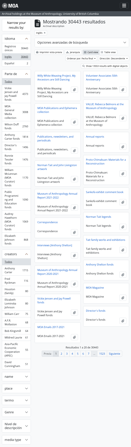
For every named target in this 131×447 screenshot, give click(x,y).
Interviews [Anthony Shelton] (54, 245)
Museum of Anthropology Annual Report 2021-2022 (57, 195)
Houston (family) (16, 291)
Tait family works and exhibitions (105, 240)
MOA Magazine (95, 287)
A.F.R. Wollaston (16, 322)
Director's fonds (16, 147)
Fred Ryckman (16, 280)
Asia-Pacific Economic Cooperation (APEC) (16, 349)
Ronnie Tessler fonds (16, 159)
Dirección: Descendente (113, 58)
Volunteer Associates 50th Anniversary (101, 77)
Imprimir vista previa (50, 52)
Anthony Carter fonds (16, 136)
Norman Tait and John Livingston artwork (57, 167)
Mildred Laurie (16, 338)
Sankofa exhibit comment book (104, 192)
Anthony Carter (16, 270)
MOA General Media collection (16, 112)
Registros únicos (16, 48)
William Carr (16, 314)
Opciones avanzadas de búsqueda (62, 42)
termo (9, 400)
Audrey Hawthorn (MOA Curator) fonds (16, 221)
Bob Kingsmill (16, 331)
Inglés (16, 57)
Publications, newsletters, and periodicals (55, 138)
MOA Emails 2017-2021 (51, 327)
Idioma (10, 38)
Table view (110, 52)
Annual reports (95, 136)
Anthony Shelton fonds (100, 264)
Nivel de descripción (13, 426)
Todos (8, 81)
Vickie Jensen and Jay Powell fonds (16, 93)
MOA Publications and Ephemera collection (57, 110)
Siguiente (114, 353)
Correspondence (47, 222)
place (8, 388)
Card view (92, 52)
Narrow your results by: (16, 25)
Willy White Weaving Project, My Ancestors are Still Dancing (56, 77)
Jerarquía (74, 52)
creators (11, 254)
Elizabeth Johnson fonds (16, 239)
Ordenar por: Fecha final (80, 58)
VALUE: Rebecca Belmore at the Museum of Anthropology (105, 106)
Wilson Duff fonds (16, 126)
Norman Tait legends (98, 217)
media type (13, 440)
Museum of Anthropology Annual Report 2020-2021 (57, 272)
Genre (9, 412)
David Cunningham (16, 364)
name (9, 376)
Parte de (11, 74)
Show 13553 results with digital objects (106, 65)
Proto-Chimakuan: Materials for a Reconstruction (106, 161)
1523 (102, 353)
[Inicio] (11, 6)
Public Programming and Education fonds (16, 199)
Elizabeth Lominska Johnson (16, 303)
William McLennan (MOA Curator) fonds (16, 177)
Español (16, 64)
